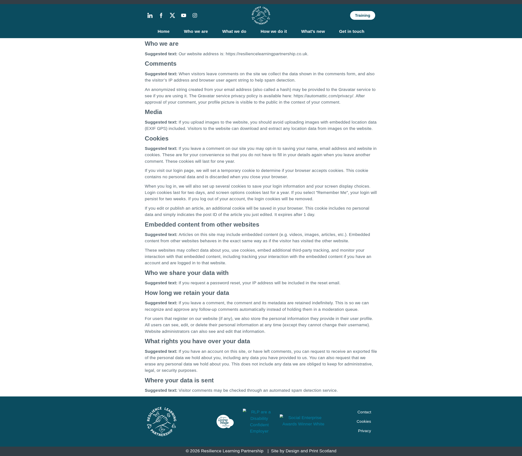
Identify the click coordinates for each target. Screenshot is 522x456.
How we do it (274, 31)
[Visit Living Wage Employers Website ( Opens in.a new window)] (225, 421)
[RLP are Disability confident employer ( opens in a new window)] (259, 421)
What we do (234, 31)
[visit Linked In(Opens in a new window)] (150, 15)
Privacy (364, 431)
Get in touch (351, 31)
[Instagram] (195, 15)
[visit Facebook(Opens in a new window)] (161, 15)
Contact (364, 412)
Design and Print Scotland (311, 450)
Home (164, 31)
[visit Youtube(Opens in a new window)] (183, 15)
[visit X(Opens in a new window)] (172, 15)
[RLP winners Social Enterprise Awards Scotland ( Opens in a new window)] (303, 421)
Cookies (364, 421)
